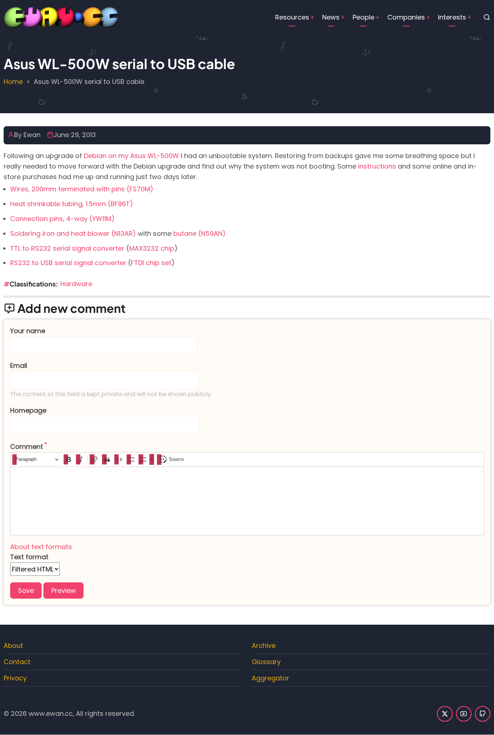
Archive (264, 645)
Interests (452, 17)
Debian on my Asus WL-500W (131, 155)
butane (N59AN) (199, 233)
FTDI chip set (151, 262)
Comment (26, 446)
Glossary (266, 661)
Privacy (15, 678)
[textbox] (247, 501)
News (331, 17)
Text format (29, 556)
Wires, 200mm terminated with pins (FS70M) (81, 189)
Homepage (28, 410)
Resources (292, 17)
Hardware (76, 283)
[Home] (61, 16)
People (363, 17)
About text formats (41, 546)
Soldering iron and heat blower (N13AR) (73, 233)
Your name (27, 330)
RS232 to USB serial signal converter (68, 262)
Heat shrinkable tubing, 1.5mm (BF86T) (71, 203)
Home (13, 81)
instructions (377, 166)
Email (18, 365)
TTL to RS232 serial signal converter (67, 248)
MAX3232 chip (151, 248)
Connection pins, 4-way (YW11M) (62, 218)
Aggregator (270, 678)
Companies (406, 17)
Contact (17, 661)
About (13, 645)
